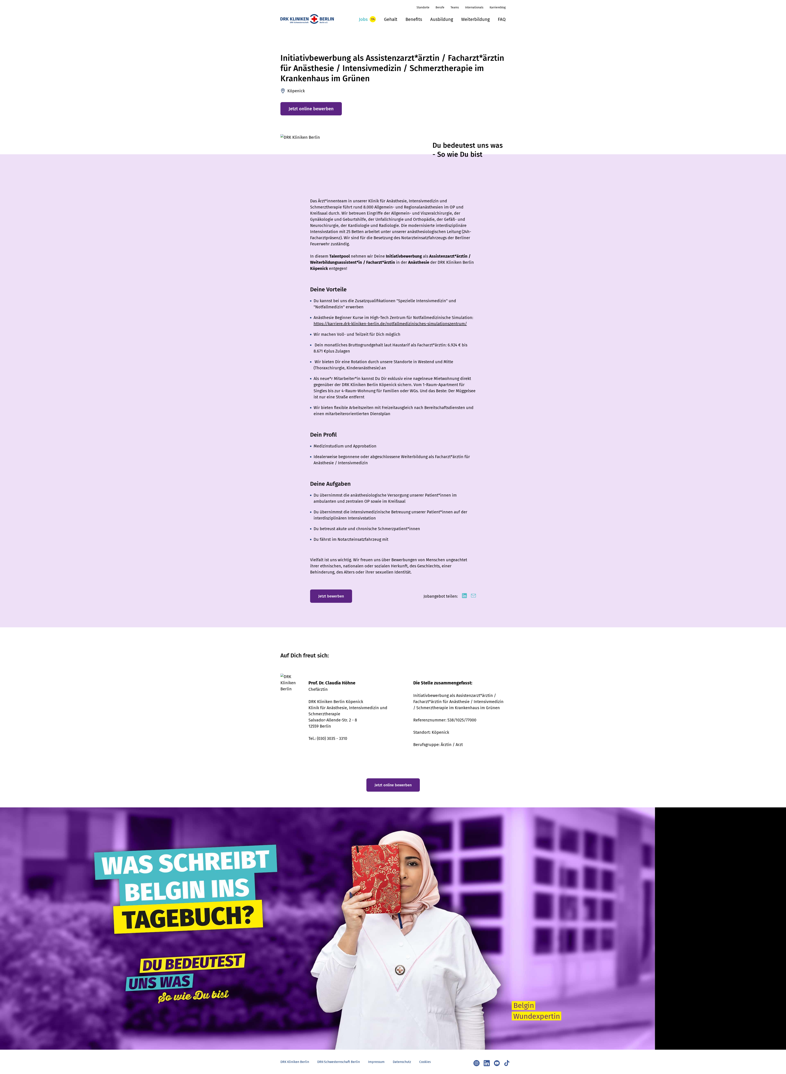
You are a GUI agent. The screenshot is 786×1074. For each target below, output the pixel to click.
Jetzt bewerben (331, 596)
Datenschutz (402, 1062)
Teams (455, 7)
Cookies (425, 1062)
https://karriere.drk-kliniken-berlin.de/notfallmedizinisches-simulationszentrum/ (390, 323)
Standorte (423, 7)
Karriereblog (498, 7)
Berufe (440, 7)
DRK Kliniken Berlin (294, 1062)
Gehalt (390, 19)
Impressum (376, 1062)
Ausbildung (441, 19)
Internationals (474, 7)
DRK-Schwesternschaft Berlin (338, 1062)
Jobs (363, 19)
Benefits (413, 19)
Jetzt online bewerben (311, 109)
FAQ (502, 19)
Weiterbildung (475, 19)
